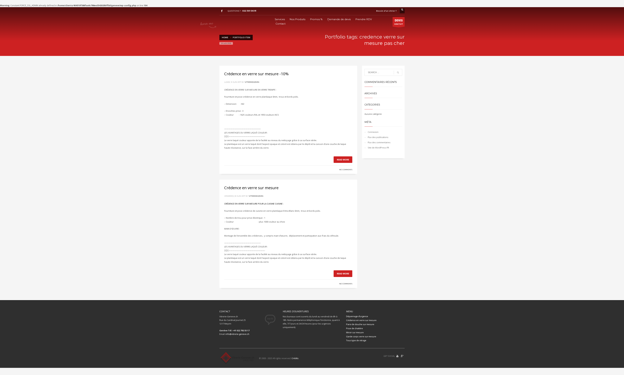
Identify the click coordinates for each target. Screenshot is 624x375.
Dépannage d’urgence (357, 316)
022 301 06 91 (249, 11)
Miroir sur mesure (355, 332)
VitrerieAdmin (252, 82)
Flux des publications (378, 137)
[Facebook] (221, 10)
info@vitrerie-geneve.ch (237, 334)
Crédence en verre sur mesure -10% (256, 73)
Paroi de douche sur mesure (360, 324)
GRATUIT (398, 22)
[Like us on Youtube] (397, 356)
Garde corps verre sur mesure (361, 336)
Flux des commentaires (379, 142)
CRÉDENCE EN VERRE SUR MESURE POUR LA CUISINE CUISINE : (254, 203)
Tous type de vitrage (356, 340)
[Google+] (402, 356)
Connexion (373, 132)
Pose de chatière (354, 328)
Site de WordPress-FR (378, 147)
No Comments (345, 170)
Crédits (295, 358)
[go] (398, 72)
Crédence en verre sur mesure (251, 187)
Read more (343, 159)
